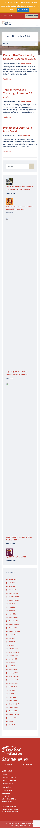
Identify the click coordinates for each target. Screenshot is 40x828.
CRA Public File (25, 826)
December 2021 (14, 704)
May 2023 (12, 662)
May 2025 (12, 610)
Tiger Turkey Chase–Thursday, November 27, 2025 (17, 93)
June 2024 (12, 638)
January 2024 (13, 649)
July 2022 (12, 690)
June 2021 (12, 721)
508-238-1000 (8, 15)
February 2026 (13, 593)
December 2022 (14, 676)
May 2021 (12, 725)
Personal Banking (9, 777)
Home (5, 774)
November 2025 (14, 600)
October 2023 (13, 655)
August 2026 (13, 579)
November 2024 (14, 624)
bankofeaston (26, 63)
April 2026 (12, 586)
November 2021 (14, 707)
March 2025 (12, 614)
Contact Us (23, 10)
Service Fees (7, 790)
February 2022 (13, 700)
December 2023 (14, 652)
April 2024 (12, 645)
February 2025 (13, 617)
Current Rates (8, 784)
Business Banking (9, 780)
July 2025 (12, 604)
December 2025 (14, 597)
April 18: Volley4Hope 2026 (16, 557)
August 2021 (13, 718)
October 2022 (13, 683)
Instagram (27, 765)
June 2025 (12, 607)
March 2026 (12, 590)
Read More (7, 79)
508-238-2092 (7, 801)
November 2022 (14, 680)
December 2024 (14, 621)
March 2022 (12, 697)
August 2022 (13, 687)
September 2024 (14, 631)
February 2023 (13, 669)
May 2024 (12, 642)
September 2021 (14, 714)
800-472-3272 (13, 812)
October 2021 (13, 711)
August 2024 (13, 635)
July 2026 (12, 583)
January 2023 (13, 673)
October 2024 (13, 628)
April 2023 (12, 666)
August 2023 (13, 659)
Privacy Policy (14, 826)
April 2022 (12, 694)
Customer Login (32, 15)
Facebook (8, 765)
